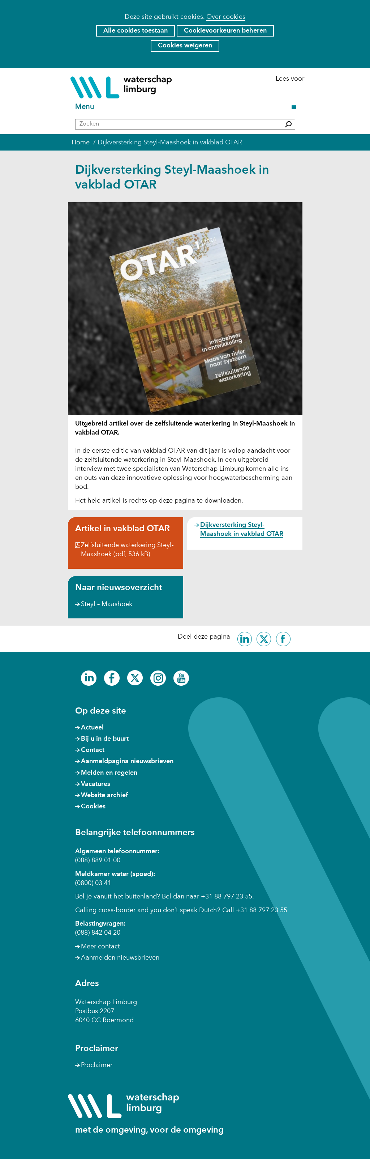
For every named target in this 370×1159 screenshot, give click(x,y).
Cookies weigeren (185, 45)
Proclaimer (96, 1065)
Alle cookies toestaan (135, 31)
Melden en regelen (109, 773)
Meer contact (100, 946)
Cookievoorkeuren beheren (225, 31)
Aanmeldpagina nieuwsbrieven (127, 761)
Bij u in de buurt (105, 739)
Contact (92, 750)
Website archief (104, 795)
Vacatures (95, 784)
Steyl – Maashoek (106, 604)
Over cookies (225, 17)
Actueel (92, 727)
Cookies (93, 806)
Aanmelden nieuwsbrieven (120, 958)
